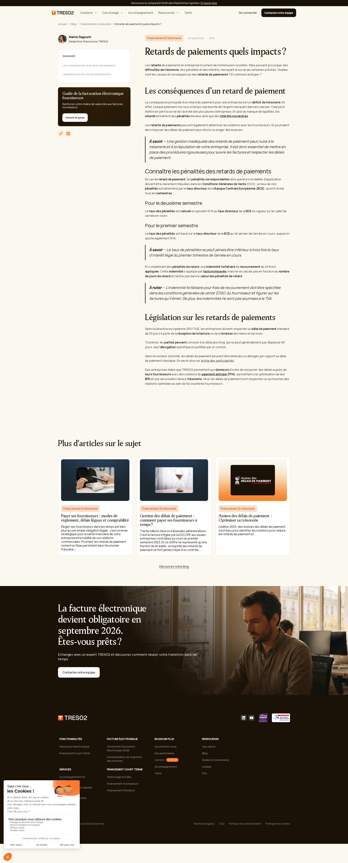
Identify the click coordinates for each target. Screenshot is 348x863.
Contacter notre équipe (278, 12)
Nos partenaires (164, 753)
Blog (73, 24)
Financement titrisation (121, 790)
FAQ (204, 773)
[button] (88, 12)
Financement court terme (74, 753)
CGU (221, 823)
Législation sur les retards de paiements (87, 74)
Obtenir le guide (75, 117)
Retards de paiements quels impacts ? (138, 24)
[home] (63, 13)
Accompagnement (140, 13)
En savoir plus (209, 3)
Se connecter (248, 13)
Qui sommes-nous (166, 746)
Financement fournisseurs (122, 783)
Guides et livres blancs (215, 760)
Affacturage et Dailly (119, 777)
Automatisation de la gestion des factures (124, 759)
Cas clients (209, 746)
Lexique (207, 766)
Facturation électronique (74, 746)
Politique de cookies (278, 823)
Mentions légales (204, 823)
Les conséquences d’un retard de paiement (89, 65)
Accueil (62, 24)
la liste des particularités (217, 361)
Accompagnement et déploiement (72, 778)
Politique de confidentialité (245, 823)
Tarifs (188, 13)
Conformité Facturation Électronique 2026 (121, 748)
